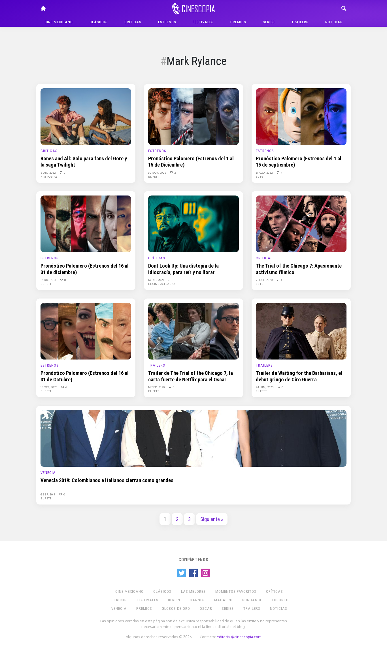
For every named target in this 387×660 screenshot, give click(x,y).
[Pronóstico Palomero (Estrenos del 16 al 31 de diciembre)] (86, 223)
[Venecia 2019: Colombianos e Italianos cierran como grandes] (193, 438)
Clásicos (99, 22)
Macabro (223, 600)
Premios (238, 22)
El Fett (153, 176)
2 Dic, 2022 (48, 172)
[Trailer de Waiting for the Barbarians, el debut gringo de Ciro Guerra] (301, 331)
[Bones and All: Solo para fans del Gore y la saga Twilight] (86, 116)
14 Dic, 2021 (156, 279)
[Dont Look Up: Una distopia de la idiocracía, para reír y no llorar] (193, 223)
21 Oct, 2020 (264, 279)
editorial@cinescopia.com (239, 636)
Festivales (203, 22)
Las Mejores (193, 591)
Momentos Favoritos (235, 591)
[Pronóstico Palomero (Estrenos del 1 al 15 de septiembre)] (301, 116)
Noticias (334, 22)
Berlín (174, 600)
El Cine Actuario (161, 283)
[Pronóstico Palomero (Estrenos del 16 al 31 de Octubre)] (86, 331)
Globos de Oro (176, 608)
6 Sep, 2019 (48, 494)
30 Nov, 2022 (157, 172)
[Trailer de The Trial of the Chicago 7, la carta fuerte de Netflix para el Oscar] (193, 331)
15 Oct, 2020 (49, 387)
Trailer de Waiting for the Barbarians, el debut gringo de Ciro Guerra (299, 376)
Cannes (197, 600)
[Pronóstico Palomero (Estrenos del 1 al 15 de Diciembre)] (193, 116)
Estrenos (167, 22)
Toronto (280, 600)
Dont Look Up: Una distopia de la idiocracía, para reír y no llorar (183, 269)
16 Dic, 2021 (49, 279)
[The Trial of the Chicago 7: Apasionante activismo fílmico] (301, 223)
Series (269, 22)
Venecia (48, 472)
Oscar (206, 608)
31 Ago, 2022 (264, 172)
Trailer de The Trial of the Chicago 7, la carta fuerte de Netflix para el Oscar (190, 376)
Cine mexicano (58, 22)
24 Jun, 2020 (265, 387)
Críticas (132, 22)
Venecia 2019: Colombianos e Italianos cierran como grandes (107, 480)
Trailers (300, 22)
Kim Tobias (49, 176)
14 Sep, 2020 (156, 387)
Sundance (252, 600)
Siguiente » (211, 519)
